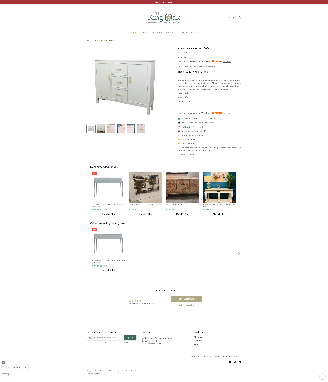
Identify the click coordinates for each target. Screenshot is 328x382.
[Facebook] (230, 361)
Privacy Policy (196, 356)
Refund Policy (208, 356)
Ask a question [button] (186, 305)
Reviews (195, 32)
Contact (198, 340)
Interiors (170, 32)
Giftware (182, 32)
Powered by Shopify (94, 373)
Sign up (130, 337)
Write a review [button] (186, 298)
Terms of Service (234, 356)
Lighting (144, 32)
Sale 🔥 (133, 32)
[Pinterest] (240, 361)
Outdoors (157, 32)
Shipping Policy (221, 356)
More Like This (108, 214)
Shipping (192, 67)
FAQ (196, 344)
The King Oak (133, 371)
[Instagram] (235, 361)
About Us (198, 337)
